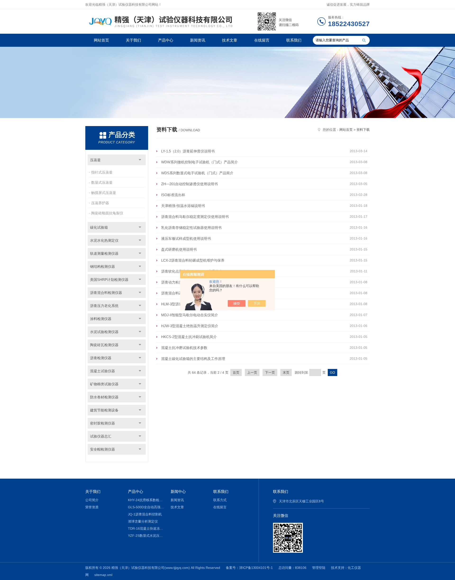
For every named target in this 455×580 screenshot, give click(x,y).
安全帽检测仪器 (102, 449)
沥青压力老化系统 (104, 306)
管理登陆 (318, 568)
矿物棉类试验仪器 (104, 384)
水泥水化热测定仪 (104, 240)
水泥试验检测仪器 (104, 332)
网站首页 (101, 40)
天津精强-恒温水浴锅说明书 (183, 206)
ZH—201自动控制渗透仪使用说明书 (189, 184)
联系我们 (293, 40)
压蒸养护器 (100, 203)
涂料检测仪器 (100, 319)
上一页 (252, 372)
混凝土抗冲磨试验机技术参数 (184, 348)
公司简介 (92, 500)
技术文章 (229, 40)
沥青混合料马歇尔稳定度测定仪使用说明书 (195, 217)
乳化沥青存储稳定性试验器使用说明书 (191, 228)
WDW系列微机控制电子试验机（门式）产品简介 (199, 162)
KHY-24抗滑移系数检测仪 (146, 500)
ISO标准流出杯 (173, 195)
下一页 (270, 372)
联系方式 (220, 500)
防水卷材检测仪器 (104, 397)
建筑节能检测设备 (104, 410)
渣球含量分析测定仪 (143, 521)
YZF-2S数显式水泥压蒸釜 (146, 536)
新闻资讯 (197, 40)
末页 (286, 372)
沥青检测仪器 (100, 358)
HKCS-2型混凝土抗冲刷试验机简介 (189, 337)
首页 (236, 372)
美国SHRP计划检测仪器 (109, 280)
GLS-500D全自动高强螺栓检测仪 (146, 507)
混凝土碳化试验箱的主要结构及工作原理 (193, 359)
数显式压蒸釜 (102, 182)
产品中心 (165, 40)
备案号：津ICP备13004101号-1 (249, 568)
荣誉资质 (92, 507)
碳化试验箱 (99, 227)
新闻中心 (178, 492)
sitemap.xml (103, 575)
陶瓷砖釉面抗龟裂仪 (107, 213)
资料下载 (363, 130)
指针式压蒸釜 (102, 172)
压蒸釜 (95, 160)
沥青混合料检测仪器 (106, 293)
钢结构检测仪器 (102, 266)
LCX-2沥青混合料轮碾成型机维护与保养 (192, 260)
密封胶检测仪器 (102, 423)
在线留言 (261, 40)
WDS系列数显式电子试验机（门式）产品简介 (197, 173)
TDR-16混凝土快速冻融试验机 (146, 528)
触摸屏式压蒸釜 (103, 193)
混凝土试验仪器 (102, 371)
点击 (140, 160)
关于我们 (133, 40)
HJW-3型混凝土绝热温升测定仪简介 (189, 326)
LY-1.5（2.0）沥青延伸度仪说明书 (188, 151)
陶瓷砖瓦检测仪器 (104, 345)
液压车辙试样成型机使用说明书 (186, 238)
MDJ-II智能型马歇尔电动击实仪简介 (189, 315)
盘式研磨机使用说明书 (179, 249)
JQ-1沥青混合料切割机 (145, 514)
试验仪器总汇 (100, 436)
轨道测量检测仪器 (104, 253)
